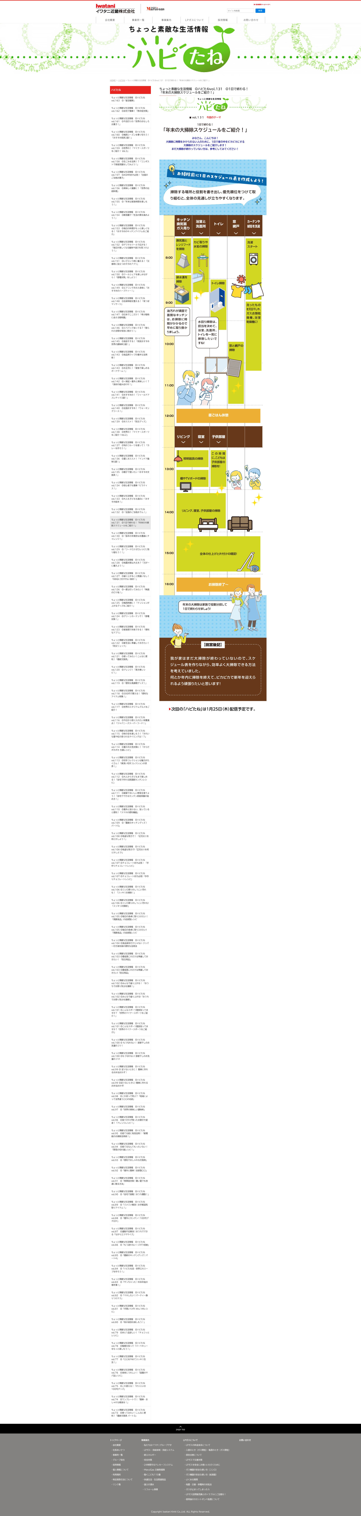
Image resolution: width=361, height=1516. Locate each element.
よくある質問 (192, 1480)
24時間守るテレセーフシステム (158, 1465)
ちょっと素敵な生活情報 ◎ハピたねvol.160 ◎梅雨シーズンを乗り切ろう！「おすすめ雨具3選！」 (130, 135)
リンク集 (117, 1484)
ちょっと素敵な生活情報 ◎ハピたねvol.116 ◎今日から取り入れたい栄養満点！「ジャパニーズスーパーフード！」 (130, 720)
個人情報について (121, 1470)
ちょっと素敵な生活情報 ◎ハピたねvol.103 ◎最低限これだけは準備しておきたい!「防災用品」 (129, 970)
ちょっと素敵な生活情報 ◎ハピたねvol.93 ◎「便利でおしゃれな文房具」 (129, 1158)
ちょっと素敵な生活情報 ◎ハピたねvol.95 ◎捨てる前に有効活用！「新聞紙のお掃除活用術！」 (129, 1133)
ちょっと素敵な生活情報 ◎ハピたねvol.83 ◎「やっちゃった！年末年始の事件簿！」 (129, 1282)
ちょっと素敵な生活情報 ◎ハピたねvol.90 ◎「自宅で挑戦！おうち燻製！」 (130, 1192)
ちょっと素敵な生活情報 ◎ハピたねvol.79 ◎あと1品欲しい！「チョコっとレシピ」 (130, 1332)
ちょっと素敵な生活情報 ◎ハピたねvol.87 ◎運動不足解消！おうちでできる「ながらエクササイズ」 (129, 1231)
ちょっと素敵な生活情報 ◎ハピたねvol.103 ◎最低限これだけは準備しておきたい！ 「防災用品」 (129, 956)
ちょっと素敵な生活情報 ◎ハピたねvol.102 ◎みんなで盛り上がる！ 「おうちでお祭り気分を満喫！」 (130, 983)
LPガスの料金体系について (198, 1445)
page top (180, 1429)
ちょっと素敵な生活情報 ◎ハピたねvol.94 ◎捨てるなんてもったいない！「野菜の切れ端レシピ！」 (129, 1147)
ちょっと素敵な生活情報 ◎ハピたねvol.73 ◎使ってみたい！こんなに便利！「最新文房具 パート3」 (128, 1413)
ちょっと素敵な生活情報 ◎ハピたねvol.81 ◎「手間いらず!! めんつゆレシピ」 (129, 1309)
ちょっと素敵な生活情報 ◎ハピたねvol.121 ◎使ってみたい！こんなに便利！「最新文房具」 (129, 656)
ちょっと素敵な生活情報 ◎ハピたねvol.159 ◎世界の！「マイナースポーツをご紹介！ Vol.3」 (130, 148)
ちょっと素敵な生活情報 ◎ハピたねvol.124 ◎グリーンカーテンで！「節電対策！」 (130, 616)
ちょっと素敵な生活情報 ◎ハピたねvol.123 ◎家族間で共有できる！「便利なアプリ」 (130, 630)
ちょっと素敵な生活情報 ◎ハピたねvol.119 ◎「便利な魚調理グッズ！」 (129, 681)
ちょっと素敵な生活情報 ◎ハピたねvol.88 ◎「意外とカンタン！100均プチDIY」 (129, 1218)
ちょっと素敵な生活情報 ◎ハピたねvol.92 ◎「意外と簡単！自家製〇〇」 (129, 1169)
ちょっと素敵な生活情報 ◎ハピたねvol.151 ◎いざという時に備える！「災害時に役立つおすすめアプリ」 (130, 261)
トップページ (116, 1440)
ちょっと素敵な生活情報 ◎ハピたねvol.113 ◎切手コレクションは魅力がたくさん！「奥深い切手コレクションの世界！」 (130, 761)
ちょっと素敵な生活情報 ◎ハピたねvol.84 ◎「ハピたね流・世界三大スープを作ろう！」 (129, 1269)
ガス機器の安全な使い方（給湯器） (202, 1475)
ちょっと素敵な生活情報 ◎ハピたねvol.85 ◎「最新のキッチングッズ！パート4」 (129, 1255)
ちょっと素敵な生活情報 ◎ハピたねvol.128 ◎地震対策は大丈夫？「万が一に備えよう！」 (130, 563)
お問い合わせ (251, 20)
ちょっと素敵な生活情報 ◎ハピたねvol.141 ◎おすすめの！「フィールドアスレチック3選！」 (130, 395)
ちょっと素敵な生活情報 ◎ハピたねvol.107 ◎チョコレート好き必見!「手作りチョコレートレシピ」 (130, 876)
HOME (113, 80)
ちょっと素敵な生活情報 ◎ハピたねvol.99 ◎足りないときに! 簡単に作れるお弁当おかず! (129, 1083)
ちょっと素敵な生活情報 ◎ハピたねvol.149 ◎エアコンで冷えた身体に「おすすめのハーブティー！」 (130, 288)
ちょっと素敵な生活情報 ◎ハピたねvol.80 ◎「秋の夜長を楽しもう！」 (128, 1320)
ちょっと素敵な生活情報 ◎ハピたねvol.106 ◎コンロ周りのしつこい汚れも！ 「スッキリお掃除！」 (128, 890)
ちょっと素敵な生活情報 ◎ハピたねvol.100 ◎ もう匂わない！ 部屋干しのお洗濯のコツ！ (130, 1043)
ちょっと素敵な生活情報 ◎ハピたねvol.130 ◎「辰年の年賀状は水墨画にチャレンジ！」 (130, 536)
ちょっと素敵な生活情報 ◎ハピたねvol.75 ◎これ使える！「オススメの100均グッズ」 (128, 1386)
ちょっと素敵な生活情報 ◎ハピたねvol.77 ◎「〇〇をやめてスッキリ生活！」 (128, 1359)
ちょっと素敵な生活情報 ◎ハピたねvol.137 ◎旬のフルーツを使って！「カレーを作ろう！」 (130, 445)
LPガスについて (194, 20)
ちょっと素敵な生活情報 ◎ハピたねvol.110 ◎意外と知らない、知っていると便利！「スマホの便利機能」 (130, 809)
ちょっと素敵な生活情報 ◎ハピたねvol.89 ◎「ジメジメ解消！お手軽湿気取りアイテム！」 (129, 1205)
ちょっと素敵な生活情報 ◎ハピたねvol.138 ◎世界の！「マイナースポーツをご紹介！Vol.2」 (130, 432)
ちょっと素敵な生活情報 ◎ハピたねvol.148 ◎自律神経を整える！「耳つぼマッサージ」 (130, 301)
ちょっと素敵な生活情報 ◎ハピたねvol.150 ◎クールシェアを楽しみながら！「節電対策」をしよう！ (129, 274)
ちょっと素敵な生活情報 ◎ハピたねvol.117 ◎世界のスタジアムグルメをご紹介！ (130, 707)
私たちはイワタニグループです (158, 1445)
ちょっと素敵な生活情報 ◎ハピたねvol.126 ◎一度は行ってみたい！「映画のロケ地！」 (130, 589)
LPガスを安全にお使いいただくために (203, 1465)
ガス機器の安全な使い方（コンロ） (202, 1470)
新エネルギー (150, 1455)
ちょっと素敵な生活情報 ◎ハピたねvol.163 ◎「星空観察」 (128, 99)
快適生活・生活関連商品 (155, 1480)
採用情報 (223, 20)
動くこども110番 (152, 1475)
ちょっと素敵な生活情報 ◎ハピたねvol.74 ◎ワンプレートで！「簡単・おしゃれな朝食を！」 (129, 1399)
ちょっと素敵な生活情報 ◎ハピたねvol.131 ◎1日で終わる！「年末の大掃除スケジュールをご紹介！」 (130, 523)
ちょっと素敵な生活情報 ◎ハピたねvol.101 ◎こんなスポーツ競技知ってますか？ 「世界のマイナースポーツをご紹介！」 (129, 1011)
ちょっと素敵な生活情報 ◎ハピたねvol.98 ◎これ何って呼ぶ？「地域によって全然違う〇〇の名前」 (129, 1096)
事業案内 (166, 20)
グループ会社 (119, 1460)
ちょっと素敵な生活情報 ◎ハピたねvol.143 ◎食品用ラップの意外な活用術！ (129, 355)
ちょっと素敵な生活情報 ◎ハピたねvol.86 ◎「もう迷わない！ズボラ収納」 (130, 1243)
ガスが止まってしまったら (198, 1489)
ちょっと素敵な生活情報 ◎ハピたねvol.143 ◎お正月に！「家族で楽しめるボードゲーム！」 (130, 368)
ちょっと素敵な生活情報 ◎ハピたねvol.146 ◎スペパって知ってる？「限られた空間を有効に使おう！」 (130, 328)
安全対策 (148, 1460)
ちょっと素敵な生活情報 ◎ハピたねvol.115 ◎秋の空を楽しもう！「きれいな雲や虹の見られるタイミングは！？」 (130, 734)
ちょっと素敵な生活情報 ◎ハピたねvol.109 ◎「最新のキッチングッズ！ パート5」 (129, 823)
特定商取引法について (123, 1480)
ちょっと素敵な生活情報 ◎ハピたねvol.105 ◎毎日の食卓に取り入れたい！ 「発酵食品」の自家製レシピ (129, 916)
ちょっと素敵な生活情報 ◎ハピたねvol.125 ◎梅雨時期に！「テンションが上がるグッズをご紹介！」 (130, 603)
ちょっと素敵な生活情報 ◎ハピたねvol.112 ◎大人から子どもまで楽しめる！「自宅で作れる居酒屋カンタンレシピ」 (129, 778)
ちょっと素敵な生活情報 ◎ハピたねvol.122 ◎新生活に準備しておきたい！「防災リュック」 (130, 643)
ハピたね (121, 80)
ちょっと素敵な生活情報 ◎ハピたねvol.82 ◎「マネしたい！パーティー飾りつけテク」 (129, 1295)
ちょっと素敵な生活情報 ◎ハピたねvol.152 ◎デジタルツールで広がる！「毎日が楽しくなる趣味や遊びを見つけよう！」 (130, 246)
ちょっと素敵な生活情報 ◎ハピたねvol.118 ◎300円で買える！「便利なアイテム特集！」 (129, 693)
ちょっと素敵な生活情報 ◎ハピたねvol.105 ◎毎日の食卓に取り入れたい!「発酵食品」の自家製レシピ (129, 930)
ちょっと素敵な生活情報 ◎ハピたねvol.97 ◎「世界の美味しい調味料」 (128, 1108)
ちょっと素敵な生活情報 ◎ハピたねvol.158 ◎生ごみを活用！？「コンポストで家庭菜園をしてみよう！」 (130, 161)
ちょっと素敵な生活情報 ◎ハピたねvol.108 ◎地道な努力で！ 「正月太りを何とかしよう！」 (130, 836)
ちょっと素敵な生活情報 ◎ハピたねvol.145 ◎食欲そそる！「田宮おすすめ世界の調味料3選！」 (130, 341)
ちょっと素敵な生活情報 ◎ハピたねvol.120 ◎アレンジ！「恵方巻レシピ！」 (128, 670)
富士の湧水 (149, 1484)
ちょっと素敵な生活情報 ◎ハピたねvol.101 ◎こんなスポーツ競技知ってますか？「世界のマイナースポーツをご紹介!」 (129, 1027)
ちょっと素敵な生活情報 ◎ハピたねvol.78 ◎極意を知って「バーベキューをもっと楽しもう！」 (129, 1346)
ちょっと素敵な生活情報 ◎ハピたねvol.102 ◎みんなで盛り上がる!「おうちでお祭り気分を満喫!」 (130, 997)
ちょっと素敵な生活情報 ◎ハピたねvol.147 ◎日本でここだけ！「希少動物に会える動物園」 (130, 314)
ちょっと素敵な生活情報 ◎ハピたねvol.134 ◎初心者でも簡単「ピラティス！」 (129, 485)
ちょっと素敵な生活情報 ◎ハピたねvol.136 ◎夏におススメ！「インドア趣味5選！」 (130, 459)
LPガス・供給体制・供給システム (159, 1450)
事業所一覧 (138, 20)
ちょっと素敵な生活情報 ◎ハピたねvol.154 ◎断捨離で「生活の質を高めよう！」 (130, 215)
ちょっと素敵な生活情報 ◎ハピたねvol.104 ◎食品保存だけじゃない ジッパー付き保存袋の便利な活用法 (130, 943)
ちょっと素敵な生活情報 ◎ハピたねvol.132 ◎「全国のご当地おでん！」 (129, 510)
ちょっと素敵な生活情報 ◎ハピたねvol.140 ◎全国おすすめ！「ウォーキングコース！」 (130, 408)
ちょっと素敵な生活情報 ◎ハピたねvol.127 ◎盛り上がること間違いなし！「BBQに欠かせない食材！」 (130, 576)
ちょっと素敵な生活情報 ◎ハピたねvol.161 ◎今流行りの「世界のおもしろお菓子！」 (130, 121)
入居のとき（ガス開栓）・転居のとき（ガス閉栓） (208, 1450)
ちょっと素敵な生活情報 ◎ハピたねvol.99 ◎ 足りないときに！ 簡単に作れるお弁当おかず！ (129, 1069)
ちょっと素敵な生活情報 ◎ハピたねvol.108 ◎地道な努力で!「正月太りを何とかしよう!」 (130, 849)
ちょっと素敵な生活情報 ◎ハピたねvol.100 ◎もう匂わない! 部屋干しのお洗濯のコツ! (130, 1056)
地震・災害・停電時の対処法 (199, 1484)
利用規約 (117, 1475)
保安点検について (194, 1455)
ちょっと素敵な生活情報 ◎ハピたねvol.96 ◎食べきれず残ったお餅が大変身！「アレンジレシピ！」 (129, 1120)
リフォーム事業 (151, 1489)
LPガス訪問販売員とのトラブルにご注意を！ (206, 1494)
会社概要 (110, 20)
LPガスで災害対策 (194, 1460)
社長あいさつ (119, 1450)
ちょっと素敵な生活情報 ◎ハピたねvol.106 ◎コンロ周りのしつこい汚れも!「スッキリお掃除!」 (130, 903)
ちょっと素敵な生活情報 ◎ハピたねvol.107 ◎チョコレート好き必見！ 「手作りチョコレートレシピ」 (130, 863)
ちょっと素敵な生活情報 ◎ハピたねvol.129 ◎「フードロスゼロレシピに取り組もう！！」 (130, 549)
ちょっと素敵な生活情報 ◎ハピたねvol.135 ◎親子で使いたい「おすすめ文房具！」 (130, 472)
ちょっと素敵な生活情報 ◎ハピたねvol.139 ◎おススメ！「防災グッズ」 (129, 420)
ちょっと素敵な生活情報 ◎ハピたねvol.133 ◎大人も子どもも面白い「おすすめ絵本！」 (130, 499)
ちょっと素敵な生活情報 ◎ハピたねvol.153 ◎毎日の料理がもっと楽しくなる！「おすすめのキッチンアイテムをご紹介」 (130, 229)
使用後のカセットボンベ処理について (203, 1499)
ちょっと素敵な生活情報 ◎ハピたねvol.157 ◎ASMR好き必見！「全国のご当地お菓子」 (129, 175)
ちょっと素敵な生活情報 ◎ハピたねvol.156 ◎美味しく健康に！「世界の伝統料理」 (130, 188)
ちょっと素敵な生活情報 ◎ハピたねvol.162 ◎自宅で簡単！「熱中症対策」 (130, 109)
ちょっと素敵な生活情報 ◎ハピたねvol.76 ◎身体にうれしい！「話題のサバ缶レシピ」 (129, 1373)
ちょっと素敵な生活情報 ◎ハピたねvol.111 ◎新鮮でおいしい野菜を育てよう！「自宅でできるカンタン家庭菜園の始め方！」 (130, 794)
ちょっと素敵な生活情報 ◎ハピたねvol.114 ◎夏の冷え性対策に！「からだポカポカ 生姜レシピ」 (130, 747)
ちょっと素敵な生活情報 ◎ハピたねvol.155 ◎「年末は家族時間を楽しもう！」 (129, 202)
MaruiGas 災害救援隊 (154, 1470)
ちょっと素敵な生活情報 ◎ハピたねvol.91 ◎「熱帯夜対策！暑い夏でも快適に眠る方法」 (129, 1181)
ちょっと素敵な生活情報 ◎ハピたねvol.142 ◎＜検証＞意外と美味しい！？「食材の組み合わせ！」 (130, 381)
